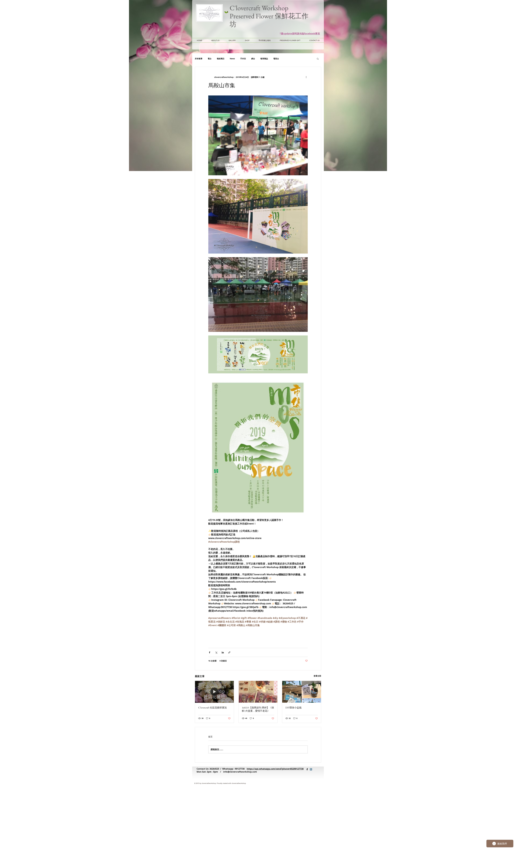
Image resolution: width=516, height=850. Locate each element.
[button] (317, 59)
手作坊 (243, 58)
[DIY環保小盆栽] (301, 692)
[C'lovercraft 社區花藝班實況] (214, 692)
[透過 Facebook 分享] (209, 652)
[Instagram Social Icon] (311, 769)
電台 (210, 58)
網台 (253, 58)
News (232, 58)
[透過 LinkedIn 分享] (222, 652)
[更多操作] (306, 77)
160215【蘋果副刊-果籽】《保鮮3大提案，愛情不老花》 (258, 709)
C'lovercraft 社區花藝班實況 (212, 707)
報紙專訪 (220, 58)
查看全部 (317, 676)
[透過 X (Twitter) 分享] (216, 652)
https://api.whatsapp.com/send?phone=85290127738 (275, 768)
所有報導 (198, 58)
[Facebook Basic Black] (307, 769)
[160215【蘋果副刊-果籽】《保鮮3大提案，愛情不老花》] (258, 692)
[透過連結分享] (229, 652)
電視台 (276, 58)
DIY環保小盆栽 (293, 707)
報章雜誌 (264, 58)
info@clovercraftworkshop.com (240, 771)
